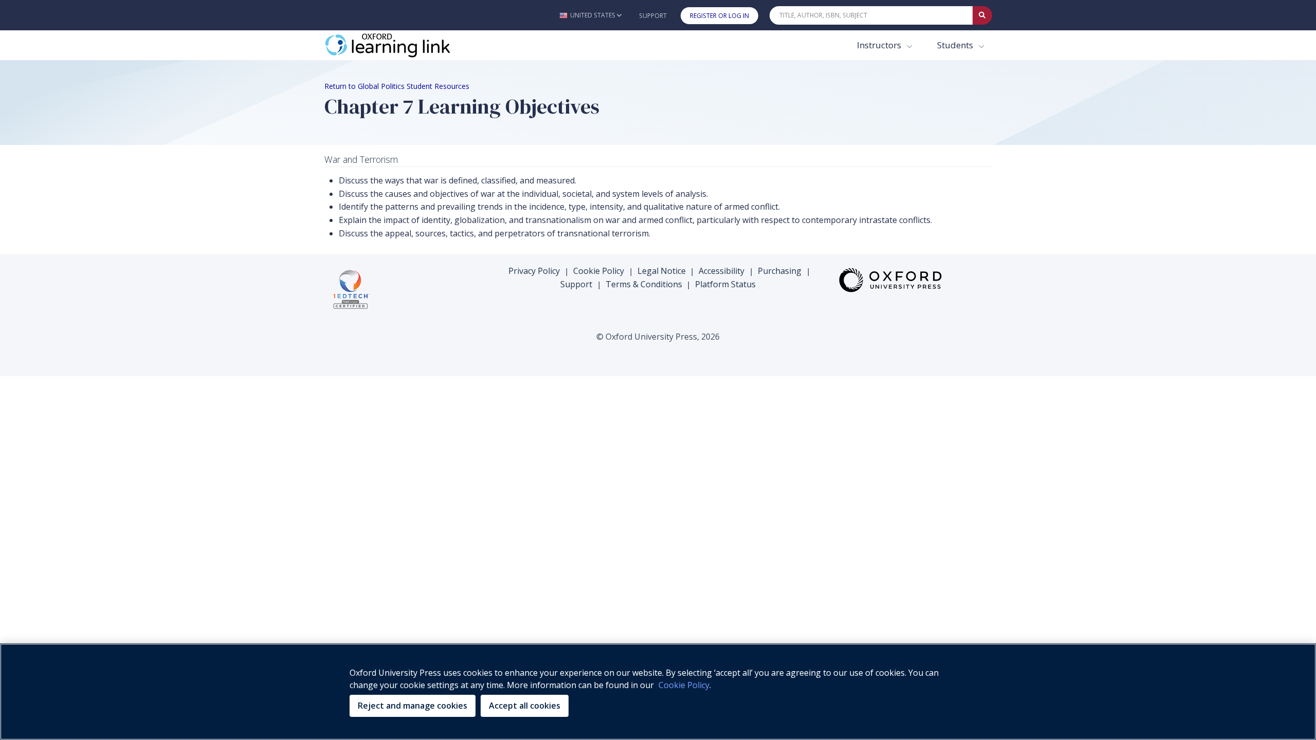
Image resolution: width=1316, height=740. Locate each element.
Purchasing (779, 270)
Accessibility (721, 270)
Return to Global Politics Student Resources (396, 86)
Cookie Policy (598, 270)
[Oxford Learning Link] (401, 45)
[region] (658, 691)
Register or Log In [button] (719, 15)
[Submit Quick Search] (982, 15)
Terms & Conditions (644, 284)
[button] (590, 15)
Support (653, 15)
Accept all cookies (524, 705)
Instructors (880, 45)
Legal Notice (661, 270)
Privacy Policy (534, 270)
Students (956, 45)
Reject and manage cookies (412, 705)
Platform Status (725, 284)
